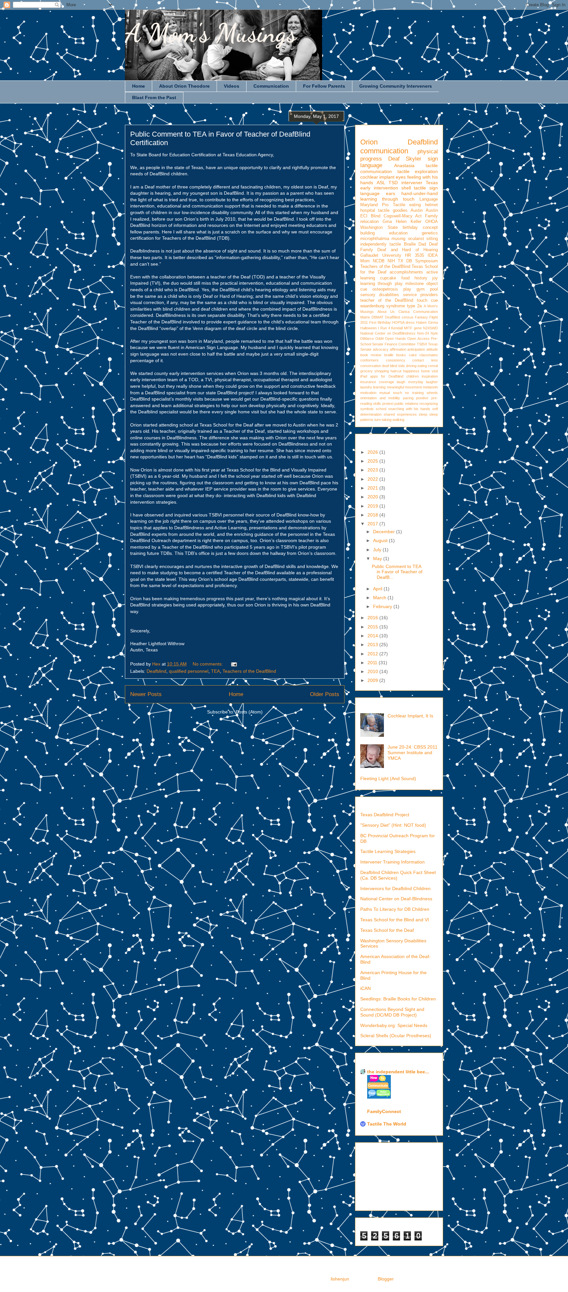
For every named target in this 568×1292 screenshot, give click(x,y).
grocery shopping (374, 371)
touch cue (427, 300)
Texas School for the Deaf (387, 930)
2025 (373, 461)
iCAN (365, 988)
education (398, 233)
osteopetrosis (385, 289)
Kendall (397, 328)
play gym (414, 289)
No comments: (208, 664)
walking (398, 420)
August (381, 540)
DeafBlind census (399, 317)
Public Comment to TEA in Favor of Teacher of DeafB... (397, 572)
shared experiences (400, 414)
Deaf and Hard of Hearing (407, 250)
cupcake (388, 278)
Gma (387, 221)
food (405, 278)
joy (435, 278)
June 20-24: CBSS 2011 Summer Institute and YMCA (413, 752)
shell (406, 187)
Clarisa (404, 312)
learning (379, 387)
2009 (373, 680)
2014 (373, 635)
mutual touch (390, 393)
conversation (370, 366)
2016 (373, 617)
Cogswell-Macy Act (403, 216)
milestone (414, 283)
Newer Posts (146, 694)
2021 (373, 488)
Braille (410, 244)
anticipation (416, 349)
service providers (420, 295)
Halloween (368, 328)
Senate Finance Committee (393, 344)
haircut (395, 371)
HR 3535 (414, 255)
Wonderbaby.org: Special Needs (393, 1025)
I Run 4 (384, 328)
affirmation (398, 349)
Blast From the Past (154, 97)
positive (422, 398)
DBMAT (377, 317)
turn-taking (382, 420)
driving (411, 366)
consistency (395, 360)
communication (384, 151)
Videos (231, 86)
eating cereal (427, 366)
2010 (373, 671)
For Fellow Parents (324, 86)
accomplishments (406, 272)
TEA (215, 671)
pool (434, 289)
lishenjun (340, 1278)
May (378, 558)
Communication (271, 86)
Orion (369, 142)
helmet (431, 205)
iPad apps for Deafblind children (389, 376)
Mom (365, 261)
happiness (411, 371)
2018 (373, 514)
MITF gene (413, 328)
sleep (423, 414)
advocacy (381, 349)
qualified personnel (188, 671)
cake (413, 355)
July (378, 549)
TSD (393, 182)
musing (398, 238)
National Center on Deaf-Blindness (396, 898)
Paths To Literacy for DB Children (394, 909)
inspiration (430, 376)
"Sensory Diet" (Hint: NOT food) (393, 825)
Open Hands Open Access (407, 338)
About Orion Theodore (184, 86)
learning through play (381, 283)
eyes (401, 177)
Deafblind (156, 671)
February (383, 606)
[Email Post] (233, 664)
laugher (432, 382)
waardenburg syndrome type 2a (391, 306)
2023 (373, 469)
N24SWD (430, 328)
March (380, 597)
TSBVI (422, 344)
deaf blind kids (393, 366)
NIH (391, 261)
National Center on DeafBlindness (387, 333)
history (420, 278)
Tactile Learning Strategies (387, 851)
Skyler (413, 159)
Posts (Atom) (249, 711)
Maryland (369, 205)
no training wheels (421, 393)
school (381, 409)
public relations (406, 403)
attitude (432, 349)
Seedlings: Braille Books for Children (398, 998)
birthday (410, 227)
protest (387, 403)
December (384, 531)
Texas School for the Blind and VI (394, 919)
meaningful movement (404, 387)
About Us (386, 312)
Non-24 (423, 333)
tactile (395, 244)
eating (415, 205)
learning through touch (387, 199)
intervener (411, 182)
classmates (428, 355)
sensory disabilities (379, 295)
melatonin (430, 387)
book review (370, 355)
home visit (429, 371)
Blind (375, 216)
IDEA (433, 255)
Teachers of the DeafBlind (249, 671)
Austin (417, 210)
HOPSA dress (403, 322)
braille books (395, 355)
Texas (432, 182)
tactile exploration (417, 171)
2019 (373, 506)
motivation (368, 393)
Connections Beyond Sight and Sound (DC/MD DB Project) (392, 1012)
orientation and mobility (380, 398)
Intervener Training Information (392, 862)
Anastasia (404, 165)
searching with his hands (409, 409)
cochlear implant (377, 177)
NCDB (379, 261)
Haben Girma (427, 322)
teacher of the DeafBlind (386, 300)
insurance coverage (377, 382)
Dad (422, 244)
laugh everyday (410, 382)
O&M (379, 338)
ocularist (416, 238)
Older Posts (324, 694)
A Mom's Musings (210, 33)
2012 (373, 653)
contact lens (425, 360)
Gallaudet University (380, 255)
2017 (373, 523)
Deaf (394, 159)
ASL (381, 182)
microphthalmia (374, 238)
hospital (367, 210)
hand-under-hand (419, 193)
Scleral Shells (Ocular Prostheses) (395, 1035)
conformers (369, 360)
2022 (373, 479)
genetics (430, 233)
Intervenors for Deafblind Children (395, 888)
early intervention (379, 187)
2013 (373, 644)
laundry (366, 387)
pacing (408, 398)
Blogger (385, 1278)
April (378, 588)
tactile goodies (392, 210)
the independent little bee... (398, 1071)
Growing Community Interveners (395, 86)
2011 (373, 662)
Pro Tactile (393, 205)
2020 (373, 496)
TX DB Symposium (418, 261)
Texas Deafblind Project (384, 814)
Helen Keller (408, 221)
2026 (373, 452)
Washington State (379, 227)
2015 (373, 626)
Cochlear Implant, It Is (410, 715)
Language (428, 199)
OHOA (431, 221)
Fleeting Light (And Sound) (388, 778)
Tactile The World (386, 1124)
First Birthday (380, 322)
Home (138, 86)
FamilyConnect (384, 1111)
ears (390, 193)
